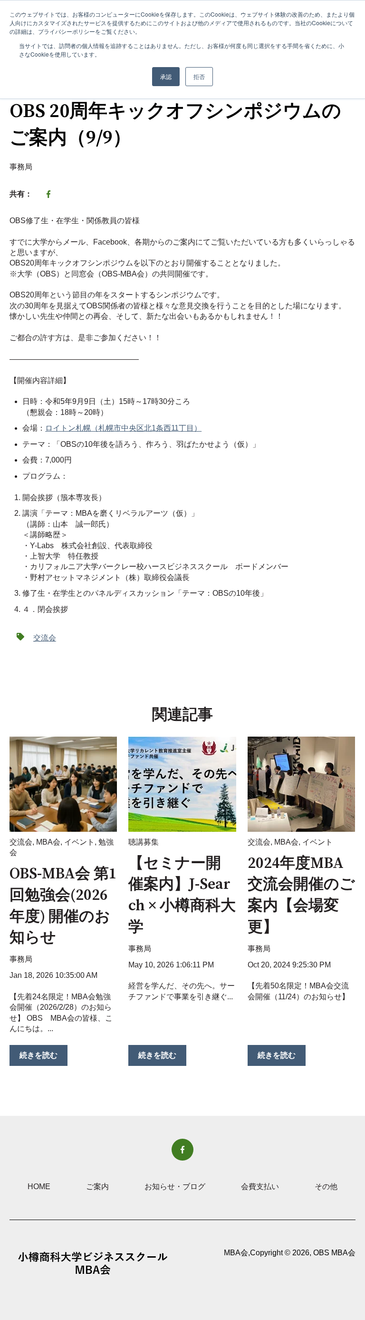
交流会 (44, 638)
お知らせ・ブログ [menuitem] (174, 1186)
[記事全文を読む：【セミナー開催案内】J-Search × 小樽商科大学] (182, 784)
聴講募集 (143, 842)
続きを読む (38, 1055)
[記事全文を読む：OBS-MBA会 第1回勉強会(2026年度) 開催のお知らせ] (63, 784)
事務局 (21, 167)
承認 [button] (166, 76)
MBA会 (48, 842)
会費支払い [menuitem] (260, 1186)
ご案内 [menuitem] (97, 1186)
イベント (79, 842)
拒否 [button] (199, 76)
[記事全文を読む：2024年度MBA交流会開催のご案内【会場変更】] (301, 784)
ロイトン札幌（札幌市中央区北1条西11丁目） (123, 428)
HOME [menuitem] (39, 1186)
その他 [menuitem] (326, 1186)
